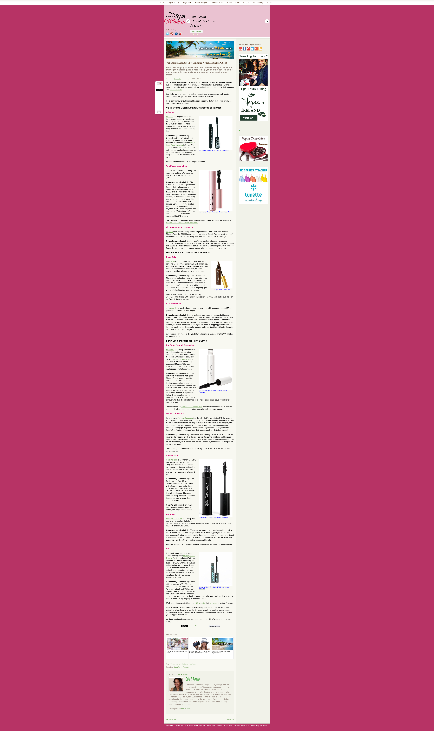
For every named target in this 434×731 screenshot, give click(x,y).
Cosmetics (174, 664)
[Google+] (256, 49)
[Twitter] (252, 49)
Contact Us (169, 725)
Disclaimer (254, 725)
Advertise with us (180, 725)
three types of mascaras (180, 359)
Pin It (196, 625)
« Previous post (171, 719)
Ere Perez (170, 350)
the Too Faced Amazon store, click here (182, 223)
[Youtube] (240, 49)
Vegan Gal (177, 79)
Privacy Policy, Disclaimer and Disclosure (219, 725)
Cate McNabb (171, 460)
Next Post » (230, 719)
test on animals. (176, 90)
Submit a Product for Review (196, 725)
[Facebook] (244, 49)
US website (200, 603)
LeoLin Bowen (184, 664)
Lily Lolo (169, 232)
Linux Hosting (263, 725)
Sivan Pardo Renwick (181, 667)
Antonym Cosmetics (174, 519)
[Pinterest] (248, 49)
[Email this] (159, 111)
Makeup (193, 664)
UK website (214, 603)
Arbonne (169, 117)
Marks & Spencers (185, 418)
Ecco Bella (170, 261)
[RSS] (260, 49)
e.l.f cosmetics (171, 308)
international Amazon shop (191, 407)
